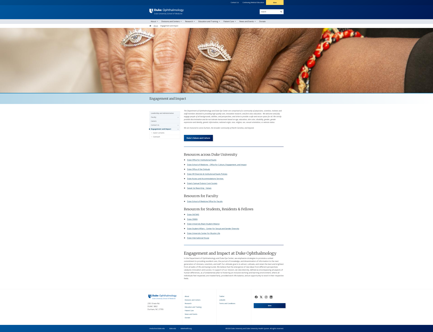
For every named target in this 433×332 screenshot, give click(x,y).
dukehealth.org (186, 328)
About (153, 21)
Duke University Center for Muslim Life (203, 233)
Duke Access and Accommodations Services (205, 178)
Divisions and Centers (170, 21)
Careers (154, 121)
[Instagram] (266, 297)
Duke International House (198, 238)
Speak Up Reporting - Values (199, 188)
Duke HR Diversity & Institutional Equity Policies (207, 174)
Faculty (153, 117)
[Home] (166, 10)
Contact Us (235, 2)
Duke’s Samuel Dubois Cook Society (202, 183)
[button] (177, 117)
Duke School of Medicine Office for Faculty (205, 201)
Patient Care (228, 21)
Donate (262, 21)
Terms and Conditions (227, 303)
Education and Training (208, 21)
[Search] (281, 11)
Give (275, 2)
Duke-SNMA (192, 219)
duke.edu (172, 328)
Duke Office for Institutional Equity (201, 160)
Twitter (221, 296)
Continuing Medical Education (253, 2)
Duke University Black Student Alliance (203, 224)
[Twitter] (261, 297)
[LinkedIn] (271, 297)
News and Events (246, 21)
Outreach (156, 137)
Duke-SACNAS (193, 214)
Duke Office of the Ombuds (198, 169)
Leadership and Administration (162, 113)
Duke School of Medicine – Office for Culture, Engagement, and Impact (216, 164)
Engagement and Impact (161, 129)
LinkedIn (222, 300)
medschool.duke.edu (157, 328)
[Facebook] (256, 297)
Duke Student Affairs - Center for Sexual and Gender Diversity (213, 228)
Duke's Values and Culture (198, 138)
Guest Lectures (158, 133)
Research (189, 21)
